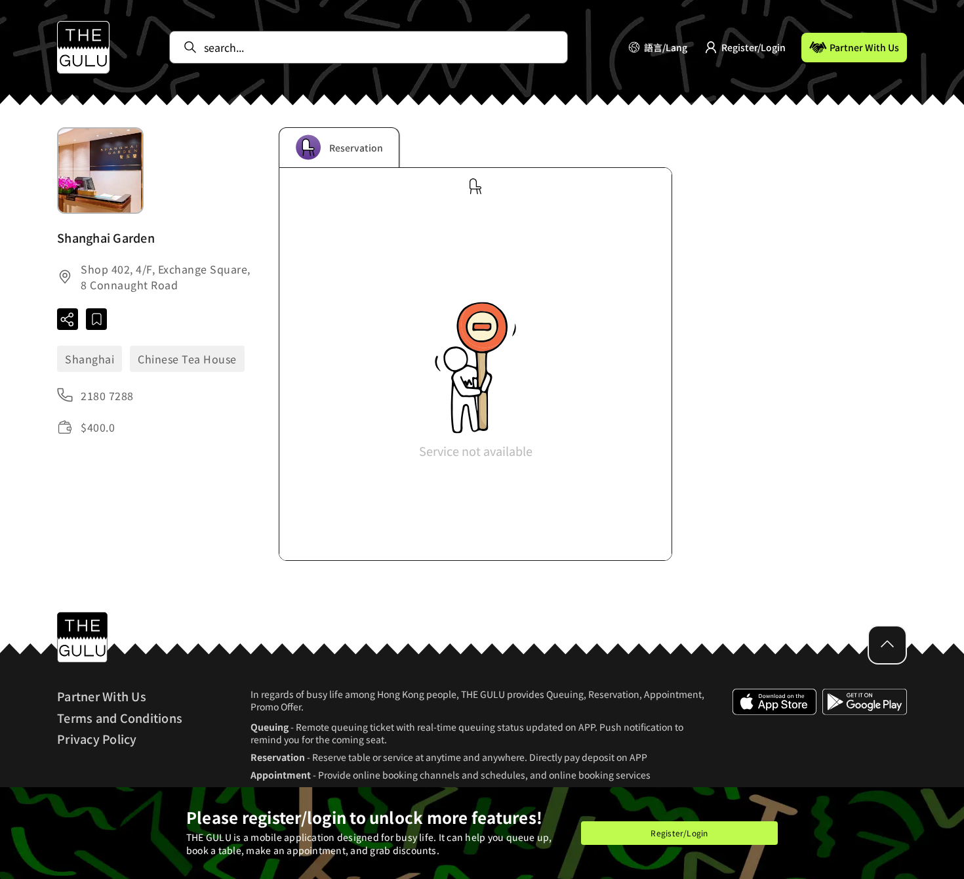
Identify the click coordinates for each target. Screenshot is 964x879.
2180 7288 (107, 395)
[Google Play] (864, 743)
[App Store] (774, 743)
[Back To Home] (83, 47)
